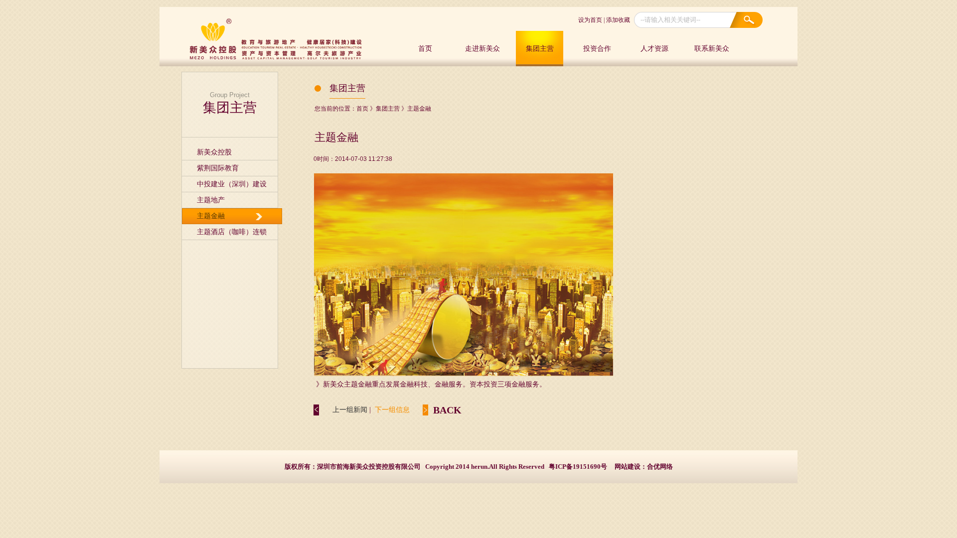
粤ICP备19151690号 (578, 466)
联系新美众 (711, 48)
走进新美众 (482, 48)
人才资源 (654, 48)
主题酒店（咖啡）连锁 (232, 232)
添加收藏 (618, 19)
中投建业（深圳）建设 (232, 184)
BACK (447, 409)
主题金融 (211, 216)
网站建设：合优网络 (644, 466)
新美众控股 (214, 152)
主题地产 (211, 200)
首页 (425, 48)
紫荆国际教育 (218, 168)
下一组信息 (392, 409)
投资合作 (597, 48)
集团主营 (540, 48)
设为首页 (590, 19)
